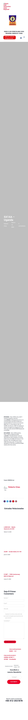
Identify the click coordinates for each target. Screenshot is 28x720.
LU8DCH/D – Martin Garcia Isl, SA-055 (9, 528)
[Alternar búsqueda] (17, 37)
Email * (5, 603)
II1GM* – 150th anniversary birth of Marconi (12, 575)
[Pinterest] (13, 501)
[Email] (16, 501)
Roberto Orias (14, 487)
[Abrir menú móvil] (24, 37)
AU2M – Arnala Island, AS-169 (12, 552)
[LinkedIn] (10, 501)
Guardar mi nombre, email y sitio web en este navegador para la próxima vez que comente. (14, 616)
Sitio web (6, 608)
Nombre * (6, 598)
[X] (7, 501)
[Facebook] (5, 501)
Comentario (7, 620)
